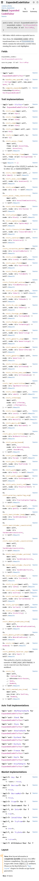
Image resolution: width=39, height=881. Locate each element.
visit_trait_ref (13, 576)
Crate (15, 259)
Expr (17, 113)
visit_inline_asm (14, 364)
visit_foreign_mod (14, 314)
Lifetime (21, 403)
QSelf (15, 508)
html (9, 6)
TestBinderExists (25, 559)
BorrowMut (16, 793)
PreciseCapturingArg (26, 500)
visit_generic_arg (14, 330)
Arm (14, 190)
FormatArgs (24, 324)
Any (13, 777)
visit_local (11, 411)
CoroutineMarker (20, 251)
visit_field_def (13, 271)
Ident (9, 175)
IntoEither (16, 817)
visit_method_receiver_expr (16, 652)
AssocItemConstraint (26, 200)
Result (17, 151)
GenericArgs (24, 341)
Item (17, 119)
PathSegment (24, 478)
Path (15, 472)
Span (5, 84)
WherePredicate (20, 637)
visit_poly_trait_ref (16, 484)
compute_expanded (14, 88)
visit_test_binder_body (14, 514)
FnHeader (23, 299)
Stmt (17, 125)
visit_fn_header (13, 297)
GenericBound (23, 447)
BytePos (16, 90)
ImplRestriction (20, 386)
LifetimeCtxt (20, 405)
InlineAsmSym (25, 375)
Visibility (18, 613)
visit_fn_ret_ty (13, 305)
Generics (17, 358)
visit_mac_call (13, 417)
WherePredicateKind (26, 626)
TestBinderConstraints (13, 548)
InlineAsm (23, 366)
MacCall (16, 419)
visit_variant (12, 605)
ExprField (23, 265)
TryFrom (18, 821)
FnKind (14, 676)
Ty (10, 137)
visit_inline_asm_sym (16, 372)
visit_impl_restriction (14, 383)
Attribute (23, 209)
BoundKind (18, 449)
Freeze (17, 750)
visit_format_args (14, 322)
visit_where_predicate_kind (16, 622)
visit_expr (11, 111)
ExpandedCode (13, 93)
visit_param (11, 455)
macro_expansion (8, 8)
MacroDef (23, 425)
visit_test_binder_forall (18, 565)
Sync (17, 724)
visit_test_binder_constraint (17, 525)
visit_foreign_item (15, 154)
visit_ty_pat (12, 584)
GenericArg (24, 333)
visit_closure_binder (16, 229)
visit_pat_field (13, 462)
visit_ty (10, 135)
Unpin (16, 757)
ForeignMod (24, 316)
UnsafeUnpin (20, 764)
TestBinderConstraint (13, 532)
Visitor (18, 104)
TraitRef (23, 578)
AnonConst (23, 181)
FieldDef (23, 274)
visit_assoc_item (14, 141)
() (18, 163)
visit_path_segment (15, 476)
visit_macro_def (13, 423)
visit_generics (13, 356)
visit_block (11, 215)
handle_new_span (13, 80)
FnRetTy (22, 308)
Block (15, 217)
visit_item (11, 117)
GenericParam (25, 350)
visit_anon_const (14, 179)
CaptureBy (23, 223)
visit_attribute (13, 206)
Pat (10, 131)
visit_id (10, 643)
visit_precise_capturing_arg (16, 495)
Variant (16, 607)
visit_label (11, 392)
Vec (24, 25)
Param (15, 458)
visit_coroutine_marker (14, 249)
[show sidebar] (2, 2)
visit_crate (11, 257)
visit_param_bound (14, 442)
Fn (26, 80)
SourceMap (29, 27)
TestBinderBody (20, 517)
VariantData (24, 599)
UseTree (16, 593)
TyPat (15, 587)
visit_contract (13, 238)
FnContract (18, 240)
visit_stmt (11, 123)
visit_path (11, 470)
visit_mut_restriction (13, 434)
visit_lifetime (13, 398)
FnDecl (16, 293)
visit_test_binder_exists (18, 554)
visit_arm (10, 187)
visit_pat (10, 129)
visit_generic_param (15, 347)
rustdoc (4, 6)
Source (4, 16)
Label (15, 394)
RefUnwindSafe (22, 711)
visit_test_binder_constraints (17, 541)
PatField (23, 464)
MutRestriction (20, 436)
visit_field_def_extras (14, 282)
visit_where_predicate (13, 635)
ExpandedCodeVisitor (18, 2)
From (13, 801)
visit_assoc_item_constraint (16, 196)
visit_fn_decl (12, 291)
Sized (19, 782)
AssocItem (23, 146)
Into (17, 809)
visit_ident (11, 173)
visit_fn (10, 671)
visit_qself (11, 506)
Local (15, 413)
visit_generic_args (15, 339)
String (8, 82)
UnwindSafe (20, 731)
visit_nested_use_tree (16, 689)
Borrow (14, 785)
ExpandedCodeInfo (14, 59)
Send (17, 717)
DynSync (17, 744)
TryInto (18, 832)
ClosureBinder (25, 232)
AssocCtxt (17, 148)
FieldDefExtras (20, 285)
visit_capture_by (14, 221)
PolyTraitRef (25, 487)
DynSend (17, 737)
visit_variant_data (15, 596)
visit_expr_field (14, 263)
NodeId (6, 646)
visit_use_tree (13, 590)
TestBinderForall (25, 570)
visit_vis (10, 611)
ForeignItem (26, 157)
